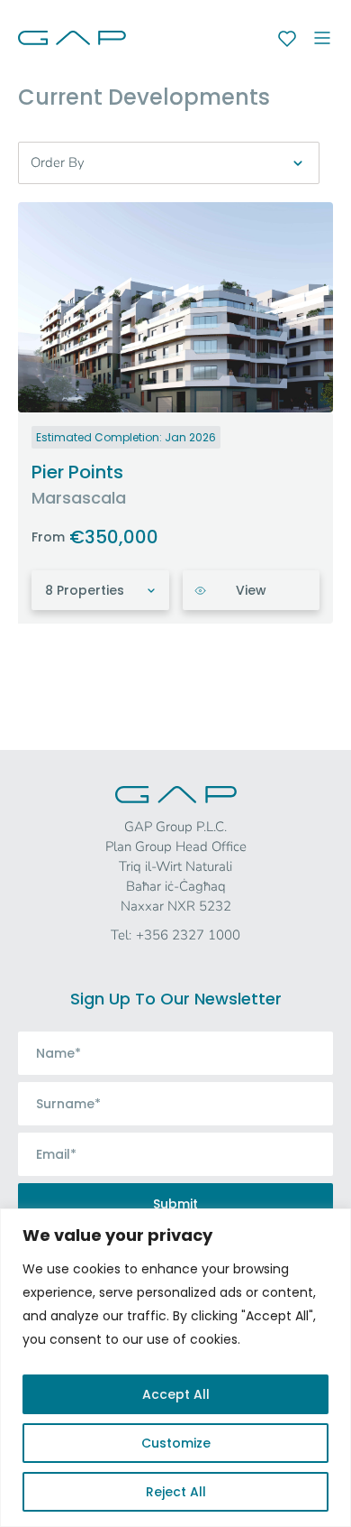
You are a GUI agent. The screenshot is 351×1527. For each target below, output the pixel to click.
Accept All (176, 1394)
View (251, 590)
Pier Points (77, 472)
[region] (175, 1367)
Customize (176, 1443)
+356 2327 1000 (188, 935)
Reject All (176, 1492)
